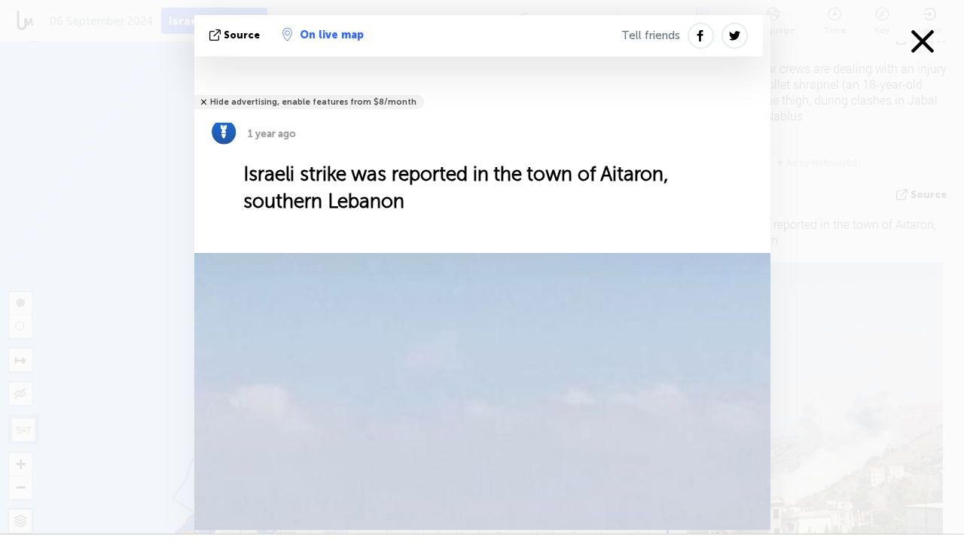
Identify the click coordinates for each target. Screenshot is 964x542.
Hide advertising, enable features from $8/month (313, 102)
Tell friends (650, 35)
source (242, 35)
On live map (332, 35)
